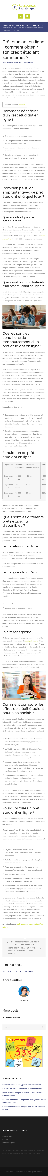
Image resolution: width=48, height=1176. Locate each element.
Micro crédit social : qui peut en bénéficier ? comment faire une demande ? (22, 950)
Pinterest (29, 971)
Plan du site (7, 1137)
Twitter (18, 971)
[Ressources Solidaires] (24, 7)
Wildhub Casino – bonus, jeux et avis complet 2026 (21, 1085)
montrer (22, 104)
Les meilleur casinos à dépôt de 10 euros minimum (22, 1089)
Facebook (6, 971)
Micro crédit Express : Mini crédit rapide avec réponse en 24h (24, 943)
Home (4, 25)
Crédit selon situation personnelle (24, 25)
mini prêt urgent (31, 641)
